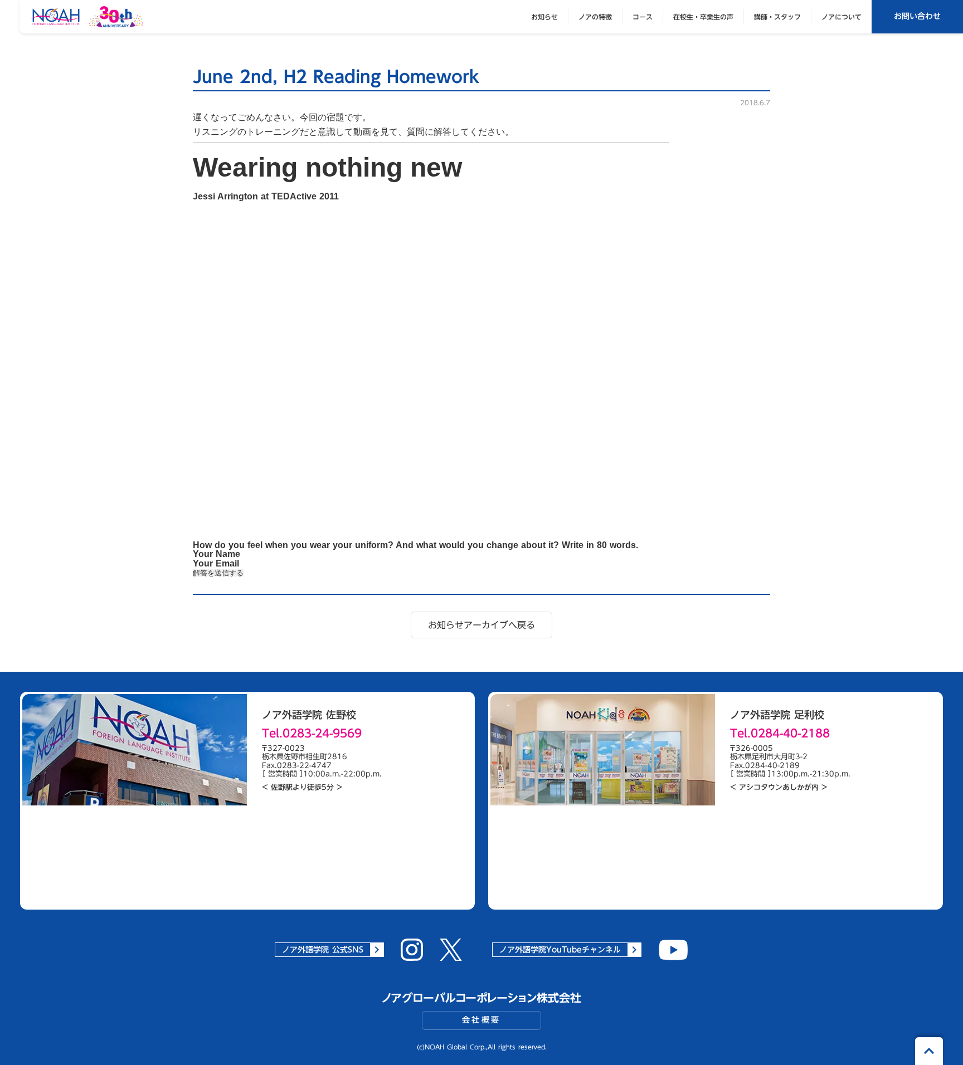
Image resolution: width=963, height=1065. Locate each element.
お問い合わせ (917, 16)
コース (643, 16)
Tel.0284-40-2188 (780, 733)
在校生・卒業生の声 (703, 16)
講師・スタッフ (777, 16)
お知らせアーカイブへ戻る (481, 625)
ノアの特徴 (595, 16)
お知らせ (544, 16)
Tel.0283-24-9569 (312, 733)
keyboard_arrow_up (929, 1051)
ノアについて (841, 16)
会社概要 (481, 1020)
